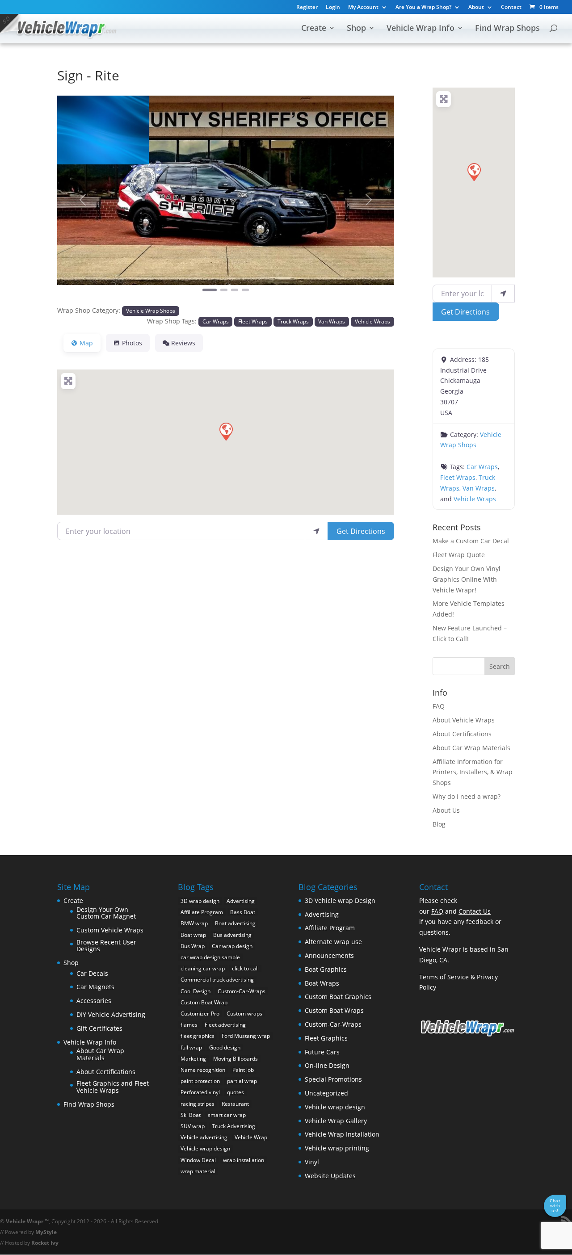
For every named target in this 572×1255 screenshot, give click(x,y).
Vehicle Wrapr (24, 1221)
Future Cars (322, 1052)
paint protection (200, 1081)
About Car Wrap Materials (471, 747)
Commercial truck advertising (217, 979)
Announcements (329, 955)
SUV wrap (193, 1126)
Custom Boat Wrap (204, 1002)
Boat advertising (235, 923)
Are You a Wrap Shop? (423, 7)
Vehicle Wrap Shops (150, 310)
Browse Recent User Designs (106, 946)
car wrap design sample (210, 957)
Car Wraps (215, 321)
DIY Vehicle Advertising (110, 1014)
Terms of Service (444, 977)
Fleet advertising (225, 1024)
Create (313, 29)
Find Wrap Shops (507, 29)
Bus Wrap (193, 946)
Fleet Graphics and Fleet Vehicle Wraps (112, 1087)
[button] (82, 199)
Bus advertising (232, 935)
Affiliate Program (202, 912)
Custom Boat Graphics (338, 996)
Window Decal (198, 1160)
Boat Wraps (322, 983)
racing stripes (197, 1104)
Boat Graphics (326, 969)
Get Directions (360, 531)
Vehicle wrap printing (337, 1148)
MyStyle (46, 1232)
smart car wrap (227, 1115)
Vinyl (312, 1161)
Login (333, 7)
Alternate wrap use (333, 941)
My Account (363, 7)
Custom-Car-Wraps (241, 991)
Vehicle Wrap (251, 1137)
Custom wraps (244, 1013)
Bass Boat (242, 912)
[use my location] (316, 531)
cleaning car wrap (203, 968)
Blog (439, 824)
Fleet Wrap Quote (459, 554)
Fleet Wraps (253, 321)
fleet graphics (197, 1036)
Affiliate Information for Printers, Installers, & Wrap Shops (473, 772)
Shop (356, 29)
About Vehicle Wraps (464, 720)
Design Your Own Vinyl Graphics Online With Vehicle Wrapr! (466, 579)
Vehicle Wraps (372, 321)
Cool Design (195, 991)
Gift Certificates (99, 1028)
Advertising (241, 901)
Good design (224, 1047)
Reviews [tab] (183, 343)
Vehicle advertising (204, 1137)
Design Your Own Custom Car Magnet (106, 913)
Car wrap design (232, 946)
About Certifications (462, 734)
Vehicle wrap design (205, 1148)
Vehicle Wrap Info (420, 29)
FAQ (439, 706)
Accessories (93, 1000)
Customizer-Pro (200, 1013)
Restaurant (235, 1104)
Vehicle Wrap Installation (342, 1134)
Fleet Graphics (326, 1038)
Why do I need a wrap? (466, 796)
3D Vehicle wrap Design (340, 900)
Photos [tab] (132, 343)
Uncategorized (326, 1093)
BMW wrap (194, 923)
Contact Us (474, 911)
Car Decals (92, 973)
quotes (235, 1092)
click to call (245, 968)
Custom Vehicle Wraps (109, 930)
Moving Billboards (235, 1058)
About (476, 7)
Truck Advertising (233, 1126)
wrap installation (243, 1160)
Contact (511, 7)
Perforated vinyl (200, 1092)
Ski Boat (191, 1115)
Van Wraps (331, 321)
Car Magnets (95, 986)
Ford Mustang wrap (246, 1036)
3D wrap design (200, 901)
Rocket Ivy (45, 1243)
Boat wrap (193, 935)
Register (307, 7)
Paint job (243, 1070)
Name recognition (203, 1070)
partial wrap (242, 1081)
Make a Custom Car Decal (471, 541)
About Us (446, 810)
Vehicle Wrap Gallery (336, 1120)
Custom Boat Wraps (334, 1010)
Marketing (193, 1058)
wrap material (198, 1171)
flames (189, 1024)
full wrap (191, 1047)
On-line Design (327, 1065)
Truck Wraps (293, 321)
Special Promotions (333, 1079)
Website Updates (330, 1175)
